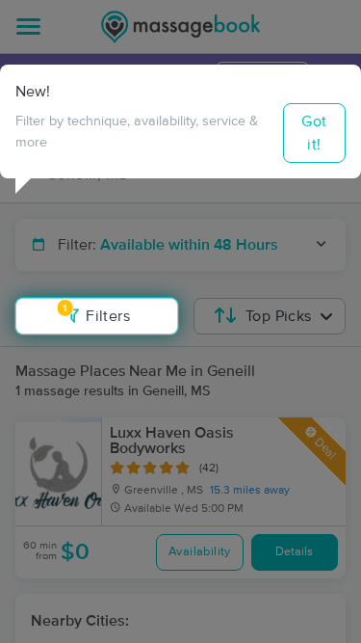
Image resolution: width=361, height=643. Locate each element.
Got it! (313, 133)
